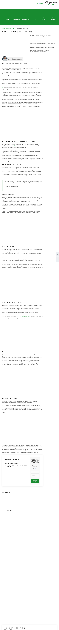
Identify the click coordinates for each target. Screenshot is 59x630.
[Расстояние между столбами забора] (2, 35)
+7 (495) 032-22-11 (50, 3)
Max (37, 3)
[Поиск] (55, 7)
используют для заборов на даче (23, 316)
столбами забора (41, 41)
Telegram (41, 3)
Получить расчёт (35, 481)
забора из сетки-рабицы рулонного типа (14, 145)
